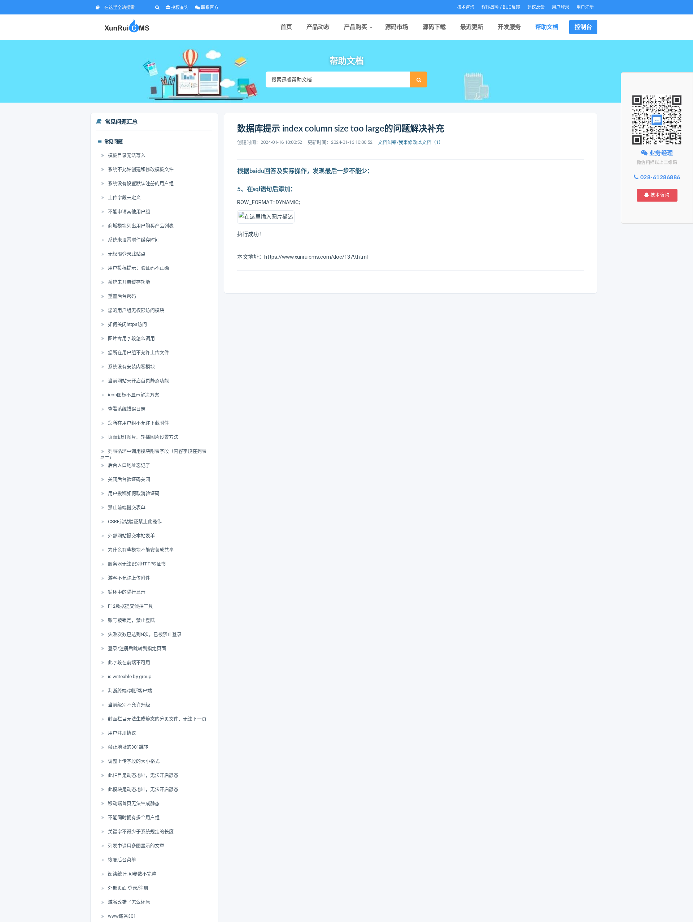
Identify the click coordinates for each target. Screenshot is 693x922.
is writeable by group (129, 676)
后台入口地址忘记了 (128, 465)
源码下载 (434, 26)
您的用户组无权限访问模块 (135, 310)
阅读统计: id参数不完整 (131, 873)
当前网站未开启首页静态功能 (138, 380)
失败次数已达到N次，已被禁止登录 (144, 634)
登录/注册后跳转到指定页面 (136, 648)
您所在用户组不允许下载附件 (138, 423)
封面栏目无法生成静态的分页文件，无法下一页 (156, 718)
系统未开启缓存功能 (128, 282)
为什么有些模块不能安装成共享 (140, 549)
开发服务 (509, 26)
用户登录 (560, 7)
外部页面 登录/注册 (127, 888)
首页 (286, 26)
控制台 (583, 26)
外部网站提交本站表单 (131, 535)
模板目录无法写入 (126, 155)
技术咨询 (465, 7)
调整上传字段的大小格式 (133, 761)
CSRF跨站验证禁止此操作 (134, 521)
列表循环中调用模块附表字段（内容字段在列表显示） (153, 454)
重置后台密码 (121, 296)
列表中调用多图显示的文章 (135, 845)
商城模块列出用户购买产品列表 (140, 225)
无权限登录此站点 (126, 254)
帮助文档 (546, 26)
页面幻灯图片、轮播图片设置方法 (142, 437)
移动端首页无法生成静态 (133, 803)
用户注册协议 (121, 733)
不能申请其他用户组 (128, 211)
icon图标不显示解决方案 (133, 394)
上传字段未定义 (124, 197)
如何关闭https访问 (127, 324)
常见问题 (113, 141)
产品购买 (355, 26)
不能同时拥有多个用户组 (133, 817)
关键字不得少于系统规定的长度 (140, 831)
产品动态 (318, 26)
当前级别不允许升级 (128, 704)
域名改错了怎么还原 (128, 902)
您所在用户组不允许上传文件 (138, 352)
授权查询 (179, 7)
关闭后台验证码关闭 (128, 479)
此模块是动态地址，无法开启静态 (142, 789)
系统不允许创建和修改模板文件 (140, 169)
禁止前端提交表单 (126, 507)
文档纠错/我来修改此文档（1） (410, 142)
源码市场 (396, 26)
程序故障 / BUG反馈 (500, 7)
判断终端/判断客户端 (129, 690)
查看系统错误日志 (126, 409)
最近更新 (471, 26)
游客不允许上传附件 (128, 578)
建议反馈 (536, 7)
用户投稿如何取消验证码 (133, 493)
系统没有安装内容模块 (131, 366)
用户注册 (585, 7)
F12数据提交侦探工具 (130, 606)
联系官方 (209, 7)
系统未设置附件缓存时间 (133, 239)
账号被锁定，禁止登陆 (131, 620)
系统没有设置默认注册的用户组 (140, 183)
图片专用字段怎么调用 (131, 338)
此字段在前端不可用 (128, 662)
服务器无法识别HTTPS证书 (136, 563)
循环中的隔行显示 (126, 592)
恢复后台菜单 (121, 859)
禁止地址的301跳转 (127, 747)
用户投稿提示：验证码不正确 (138, 268)
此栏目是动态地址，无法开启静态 (142, 775)
